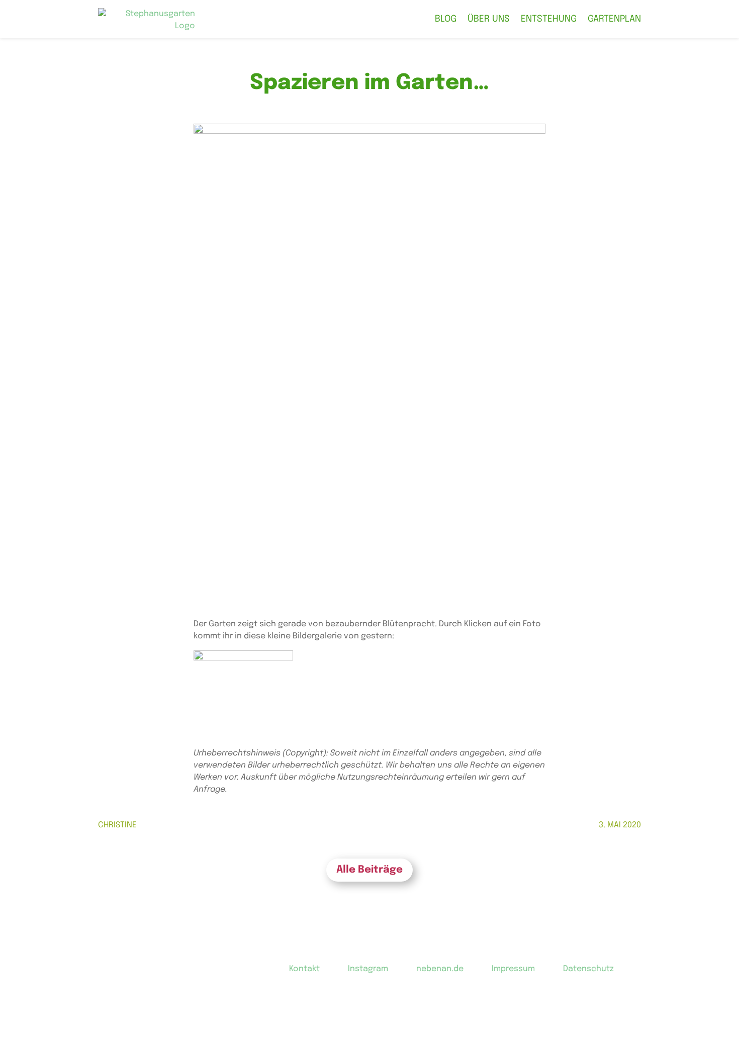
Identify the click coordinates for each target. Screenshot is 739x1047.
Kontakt (304, 969)
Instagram (368, 969)
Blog (445, 19)
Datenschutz (588, 969)
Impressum (513, 969)
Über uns (489, 19)
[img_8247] (243, 685)
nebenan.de (440, 969)
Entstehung (549, 19)
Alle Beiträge (369, 870)
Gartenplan (614, 19)
